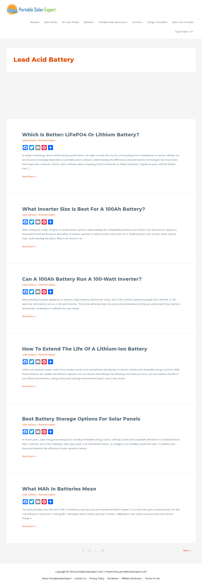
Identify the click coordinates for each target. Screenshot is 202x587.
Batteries (89, 22)
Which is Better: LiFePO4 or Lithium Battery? (80, 135)
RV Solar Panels (70, 22)
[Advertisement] (101, 95)
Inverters (137, 22)
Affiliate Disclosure (132, 578)
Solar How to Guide (182, 22)
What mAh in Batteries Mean (59, 489)
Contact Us (80, 578)
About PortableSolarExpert (56, 578)
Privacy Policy (96, 578)
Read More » (29, 177)
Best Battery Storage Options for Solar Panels (81, 419)
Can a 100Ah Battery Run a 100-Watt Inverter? (82, 279)
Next (187, 550)
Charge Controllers (157, 22)
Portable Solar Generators (113, 22)
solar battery (29, 140)
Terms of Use (152, 578)
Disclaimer (113, 578)
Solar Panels (50, 22)
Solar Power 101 (184, 31)
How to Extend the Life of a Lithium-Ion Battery (84, 349)
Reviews (34, 22)
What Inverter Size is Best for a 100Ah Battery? (83, 209)
